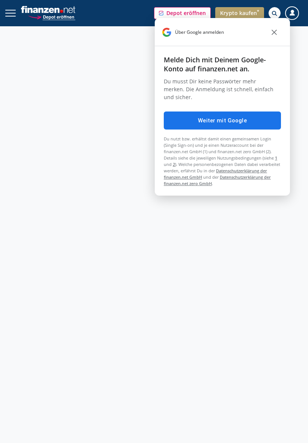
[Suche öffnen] (275, 13)
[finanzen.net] (48, 9)
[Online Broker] (51, 16)
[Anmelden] (292, 13)
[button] (182, 13)
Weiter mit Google (222, 120)
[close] (274, 32)
